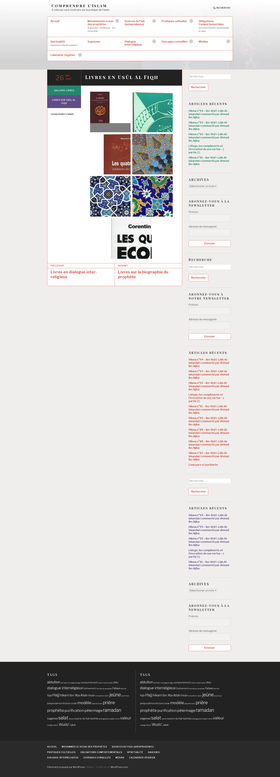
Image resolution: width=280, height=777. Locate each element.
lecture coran (70, 703)
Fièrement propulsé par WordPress (66, 767)
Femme (123, 689)
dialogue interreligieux (65, 688)
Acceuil (54, 21)
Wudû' (64, 724)
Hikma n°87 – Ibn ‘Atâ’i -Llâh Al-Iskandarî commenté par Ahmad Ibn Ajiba (209, 456)
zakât (73, 724)
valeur (125, 718)
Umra (117, 719)
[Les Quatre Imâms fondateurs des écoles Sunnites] (110, 154)
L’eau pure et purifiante (203, 464)
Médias (203, 41)
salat (63, 718)
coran (100, 683)
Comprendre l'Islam (79, 5)
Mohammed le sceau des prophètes (101, 26)
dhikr (115, 682)
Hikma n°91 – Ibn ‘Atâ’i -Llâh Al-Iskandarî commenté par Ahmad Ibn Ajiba (209, 161)
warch (55, 725)
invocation (99, 696)
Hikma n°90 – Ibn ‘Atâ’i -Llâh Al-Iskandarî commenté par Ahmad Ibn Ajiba (209, 421)
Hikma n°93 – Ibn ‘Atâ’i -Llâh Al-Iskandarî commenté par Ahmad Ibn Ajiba (209, 126)
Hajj (55, 695)
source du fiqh (82, 718)
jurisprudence (54, 703)
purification (74, 710)
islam (107, 696)
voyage (50, 725)
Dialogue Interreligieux (133, 43)
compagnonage (74, 683)
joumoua (125, 696)
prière (109, 702)
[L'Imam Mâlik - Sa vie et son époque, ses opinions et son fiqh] (152, 154)
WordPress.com (119, 767)
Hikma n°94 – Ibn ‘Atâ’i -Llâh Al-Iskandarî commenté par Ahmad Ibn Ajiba (209, 114)
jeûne (115, 694)
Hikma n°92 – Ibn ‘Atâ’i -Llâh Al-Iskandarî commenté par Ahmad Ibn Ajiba (209, 137)
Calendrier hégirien (62, 55)
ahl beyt (64, 683)
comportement (89, 682)
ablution (53, 682)
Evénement (89, 688)
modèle (84, 702)
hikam (64, 695)
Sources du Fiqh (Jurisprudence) (135, 23)
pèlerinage (93, 710)
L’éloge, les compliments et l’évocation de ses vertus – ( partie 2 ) (206, 149)
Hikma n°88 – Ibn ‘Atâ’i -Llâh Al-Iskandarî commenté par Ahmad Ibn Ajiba (209, 444)
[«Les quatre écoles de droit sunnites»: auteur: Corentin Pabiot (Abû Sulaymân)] (131, 238)
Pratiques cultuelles (174, 21)
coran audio (108, 683)
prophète (55, 710)
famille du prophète (104, 689)
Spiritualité (63, 43)
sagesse (52, 718)
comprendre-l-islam (62, 114)
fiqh (49, 695)
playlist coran (97, 704)
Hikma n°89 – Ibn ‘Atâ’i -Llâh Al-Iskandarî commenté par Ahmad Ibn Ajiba (209, 433)
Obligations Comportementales (214, 26)
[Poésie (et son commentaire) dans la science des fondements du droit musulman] (110, 196)
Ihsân (91, 695)
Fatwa (116, 688)
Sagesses (94, 41)
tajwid (112, 719)
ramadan (112, 710)
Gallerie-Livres (64, 90)
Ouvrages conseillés (174, 41)
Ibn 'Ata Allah (79, 695)
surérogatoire (103, 719)
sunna (94, 718)
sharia (71, 719)
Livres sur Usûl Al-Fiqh (64, 101)
